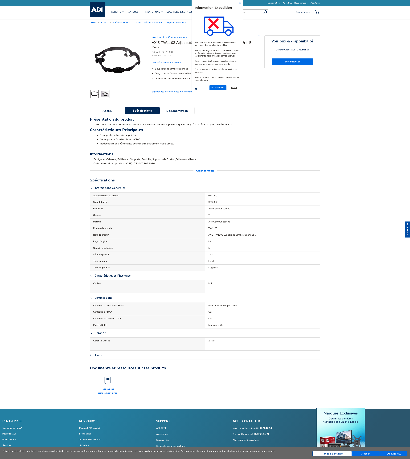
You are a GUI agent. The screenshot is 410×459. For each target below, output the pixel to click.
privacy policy (76, 451)
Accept (365, 453)
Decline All (394, 453)
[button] (407, 229)
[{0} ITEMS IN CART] (317, 12)
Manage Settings (332, 453)
